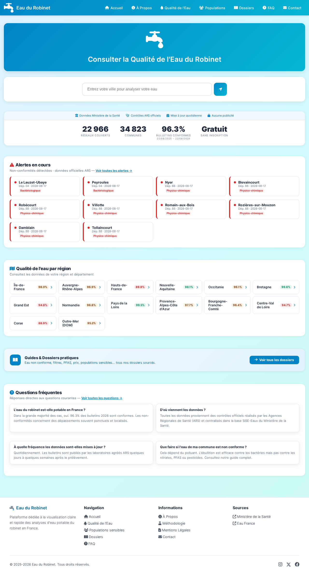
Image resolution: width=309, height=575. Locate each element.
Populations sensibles (106, 530)
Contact (294, 8)
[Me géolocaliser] (220, 89)
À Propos (144, 8)
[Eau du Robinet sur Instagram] (280, 564)
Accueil (117, 8)
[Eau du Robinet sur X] (288, 564)
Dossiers (246, 8)
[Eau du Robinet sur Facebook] (297, 564)
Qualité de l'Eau (177, 8)
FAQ (271, 8)
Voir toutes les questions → (101, 398)
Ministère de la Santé (253, 516)
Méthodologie (173, 523)
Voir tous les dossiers (276, 360)
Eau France (245, 523)
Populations (215, 8)
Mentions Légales (175, 530)
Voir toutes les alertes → (114, 170)
